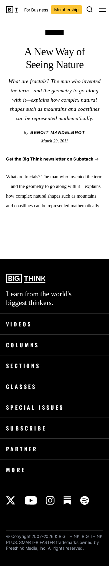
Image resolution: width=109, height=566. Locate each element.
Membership (66, 9)
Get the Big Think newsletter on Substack (49, 158)
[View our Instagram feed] (50, 500)
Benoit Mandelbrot (57, 132)
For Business (36, 10)
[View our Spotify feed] (84, 500)
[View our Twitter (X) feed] (10, 500)
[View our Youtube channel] (31, 500)
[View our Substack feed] (67, 500)
